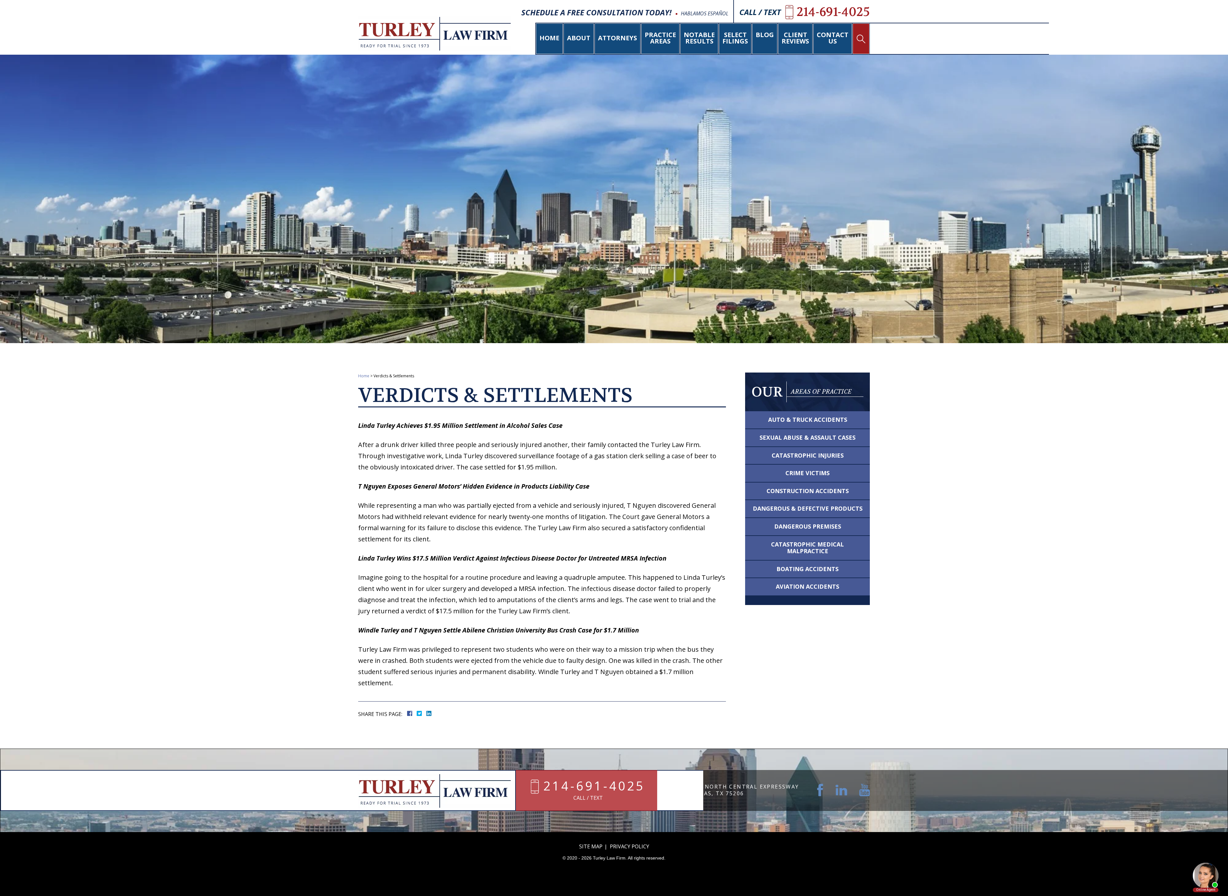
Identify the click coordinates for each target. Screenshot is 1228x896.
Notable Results (699, 37)
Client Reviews (795, 37)
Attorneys (617, 38)
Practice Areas (660, 37)
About (578, 38)
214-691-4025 (594, 787)
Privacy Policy (629, 846)
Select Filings (735, 37)
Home (549, 38)
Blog (765, 34)
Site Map (590, 846)
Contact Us (832, 37)
